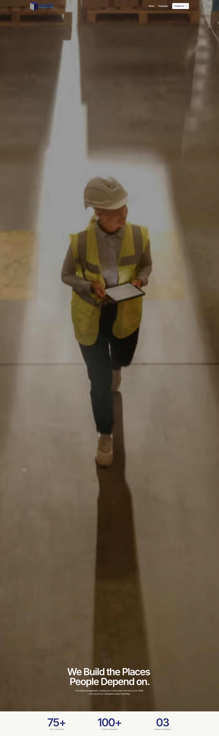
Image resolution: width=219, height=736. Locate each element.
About (151, 6)
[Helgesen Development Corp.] (42, 6)
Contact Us (179, 6)
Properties (163, 6)
